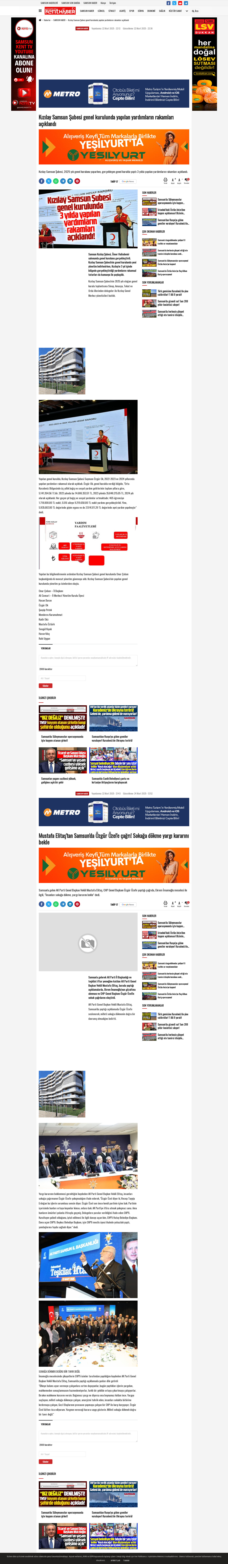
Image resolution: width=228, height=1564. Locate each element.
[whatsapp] (56, 181)
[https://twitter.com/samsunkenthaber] (174, 3)
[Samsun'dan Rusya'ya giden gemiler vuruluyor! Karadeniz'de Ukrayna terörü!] (113, 718)
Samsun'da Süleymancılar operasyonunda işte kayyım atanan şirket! (62, 738)
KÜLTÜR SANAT (175, 10)
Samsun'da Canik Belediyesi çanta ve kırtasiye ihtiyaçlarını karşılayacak (110, 780)
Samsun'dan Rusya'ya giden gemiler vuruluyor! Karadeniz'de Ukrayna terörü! (112, 738)
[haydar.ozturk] (186, 3)
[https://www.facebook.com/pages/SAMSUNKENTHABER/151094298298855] (169, 3)
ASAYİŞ (122, 10)
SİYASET (112, 10)
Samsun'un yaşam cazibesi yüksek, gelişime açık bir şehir (58, 780)
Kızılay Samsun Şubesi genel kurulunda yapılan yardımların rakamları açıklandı (98, 20)
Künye (103, 3)
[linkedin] (70, 181)
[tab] (46, 648)
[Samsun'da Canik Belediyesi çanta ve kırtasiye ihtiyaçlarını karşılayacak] (113, 760)
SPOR (131, 10)
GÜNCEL (101, 10)
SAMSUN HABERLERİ (49, 3)
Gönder (46, 685)
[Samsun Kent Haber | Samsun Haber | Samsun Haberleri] (60, 11)
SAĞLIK (162, 10)
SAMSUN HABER (90, 3)
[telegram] (63, 181)
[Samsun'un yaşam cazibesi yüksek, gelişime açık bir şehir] (63, 760)
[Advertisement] (114, 56)
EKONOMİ (151, 10)
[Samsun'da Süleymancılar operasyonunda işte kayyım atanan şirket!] (63, 718)
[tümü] (187, 11)
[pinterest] (77, 181)
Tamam (126, 1560)
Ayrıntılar (115, 1560)
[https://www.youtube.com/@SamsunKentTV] (180, 3)
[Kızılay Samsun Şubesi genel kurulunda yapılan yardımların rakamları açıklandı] (88, 218)
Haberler (47, 20)
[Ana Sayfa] (40, 20)
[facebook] (41, 181)
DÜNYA (141, 10)
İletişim (113, 3)
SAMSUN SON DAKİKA (70, 3)
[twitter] (48, 181)
